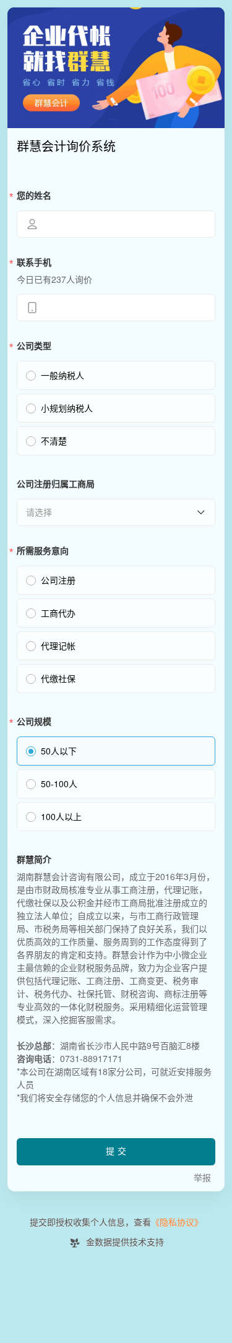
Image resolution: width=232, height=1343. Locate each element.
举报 (202, 1178)
